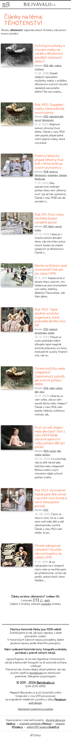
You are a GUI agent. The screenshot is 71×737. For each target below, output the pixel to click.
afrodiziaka (41, 332)
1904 (46, 450)
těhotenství (48, 120)
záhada (63, 175)
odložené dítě (56, 116)
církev (38, 230)
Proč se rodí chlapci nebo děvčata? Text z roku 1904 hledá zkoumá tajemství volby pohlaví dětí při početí (50, 437)
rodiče (38, 454)
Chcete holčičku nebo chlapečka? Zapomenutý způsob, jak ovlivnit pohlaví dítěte (50, 376)
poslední (46, 603)
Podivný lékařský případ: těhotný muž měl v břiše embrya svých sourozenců (49, 161)
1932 (45, 329)
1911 (45, 226)
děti (51, 65)
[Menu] (6, 4)
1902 (45, 116)
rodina (57, 65)
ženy (42, 391)
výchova (39, 69)
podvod (53, 329)
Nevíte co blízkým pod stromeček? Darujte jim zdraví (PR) (51, 269)
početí (53, 450)
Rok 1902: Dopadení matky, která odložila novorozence (49, 108)
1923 (45, 509)
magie (51, 332)
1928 (45, 171)
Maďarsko (40, 178)
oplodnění (53, 175)
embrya (53, 171)
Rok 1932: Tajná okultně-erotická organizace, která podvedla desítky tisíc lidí (50, 317)
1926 (45, 65)
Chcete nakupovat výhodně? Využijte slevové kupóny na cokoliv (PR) (48, 551)
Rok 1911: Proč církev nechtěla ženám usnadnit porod (49, 218)
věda (51, 388)
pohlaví (46, 454)
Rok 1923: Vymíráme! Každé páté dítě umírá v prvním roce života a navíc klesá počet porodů (51, 498)
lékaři (51, 226)
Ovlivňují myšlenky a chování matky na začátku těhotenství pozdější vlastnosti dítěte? (50, 53)
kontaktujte (36, 672)
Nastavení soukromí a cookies (35, 709)
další (47, 600)
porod (38, 120)
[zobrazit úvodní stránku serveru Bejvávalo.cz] (39, 6)
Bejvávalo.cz (45, 682)
